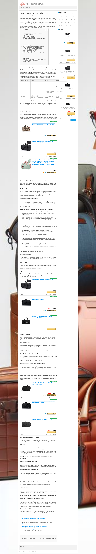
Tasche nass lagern (27, 58)
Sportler (25, 35)
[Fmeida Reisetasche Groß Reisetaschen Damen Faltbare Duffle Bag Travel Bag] (67, 85)
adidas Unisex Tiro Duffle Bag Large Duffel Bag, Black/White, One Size (67, 37)
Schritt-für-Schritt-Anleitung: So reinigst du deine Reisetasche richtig (33, 38)
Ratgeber (28, 7)
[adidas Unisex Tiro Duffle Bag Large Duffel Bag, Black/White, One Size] (67, 33)
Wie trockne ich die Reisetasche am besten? (30, 49)
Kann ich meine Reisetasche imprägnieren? (30, 50)
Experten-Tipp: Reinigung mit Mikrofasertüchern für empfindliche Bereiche (34, 59)
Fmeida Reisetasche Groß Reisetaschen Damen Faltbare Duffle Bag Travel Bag (67, 90)
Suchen (60, 118)
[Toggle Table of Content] (46, 30)
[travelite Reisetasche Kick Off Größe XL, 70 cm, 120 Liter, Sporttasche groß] (67, 50)
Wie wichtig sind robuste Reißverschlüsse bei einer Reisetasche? (34, 526)
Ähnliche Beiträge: (27, 61)
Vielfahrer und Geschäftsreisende (29, 34)
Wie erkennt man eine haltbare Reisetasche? (30, 523)
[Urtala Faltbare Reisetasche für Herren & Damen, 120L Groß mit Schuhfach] (67, 67)
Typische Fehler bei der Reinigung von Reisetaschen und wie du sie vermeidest (33, 53)
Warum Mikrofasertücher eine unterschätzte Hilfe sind (32, 60)
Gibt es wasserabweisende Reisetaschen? (30, 521)
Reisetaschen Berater (35, 4)
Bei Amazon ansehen (51, 135)
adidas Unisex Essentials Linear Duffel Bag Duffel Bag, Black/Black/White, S (67, 108)
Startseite (22, 7)
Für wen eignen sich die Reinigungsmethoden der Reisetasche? (32, 33)
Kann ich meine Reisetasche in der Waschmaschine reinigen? (33, 47)
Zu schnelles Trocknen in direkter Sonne (30, 57)
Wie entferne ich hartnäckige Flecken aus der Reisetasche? (33, 48)
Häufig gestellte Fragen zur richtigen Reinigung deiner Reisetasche (33, 46)
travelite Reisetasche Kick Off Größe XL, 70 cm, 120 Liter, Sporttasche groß (67, 55)
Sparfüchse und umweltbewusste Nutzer (30, 37)
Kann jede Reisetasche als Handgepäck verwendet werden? (33, 518)
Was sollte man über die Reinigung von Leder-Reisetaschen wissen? (35, 529)
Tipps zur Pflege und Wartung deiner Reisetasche (30, 39)
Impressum (74, 546)
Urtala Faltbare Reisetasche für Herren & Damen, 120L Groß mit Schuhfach (67, 72)
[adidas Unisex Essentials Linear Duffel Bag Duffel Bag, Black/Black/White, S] (67, 103)
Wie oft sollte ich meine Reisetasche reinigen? (31, 51)
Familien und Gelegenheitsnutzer (29, 36)
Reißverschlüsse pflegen (27, 45)
